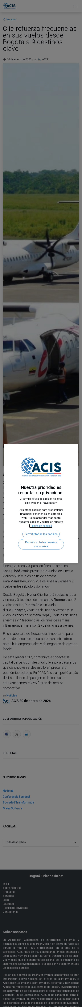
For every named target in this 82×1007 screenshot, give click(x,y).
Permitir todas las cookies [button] (41, 534)
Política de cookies (41, 525)
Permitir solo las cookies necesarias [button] (41, 544)
